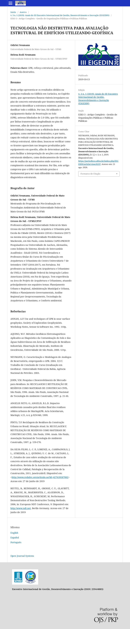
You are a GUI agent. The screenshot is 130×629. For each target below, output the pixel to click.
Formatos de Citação (90, 173)
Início (13, 12)
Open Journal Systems (22, 555)
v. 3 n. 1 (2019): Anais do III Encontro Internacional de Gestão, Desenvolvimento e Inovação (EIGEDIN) (59, 15)
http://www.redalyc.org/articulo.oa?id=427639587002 (40, 477)
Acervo (23, 12)
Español (14, 537)
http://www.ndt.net (20, 508)
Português (15, 542)
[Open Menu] (10, 3)
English (14, 532)
